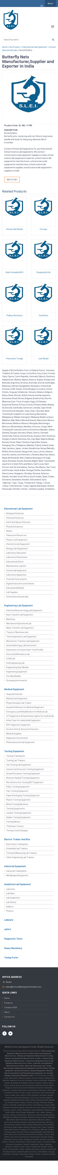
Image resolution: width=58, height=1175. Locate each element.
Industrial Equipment (15, 866)
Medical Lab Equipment (16, 698)
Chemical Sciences (15, 518)
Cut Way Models (13, 676)
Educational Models (15, 588)
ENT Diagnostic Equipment (18, 725)
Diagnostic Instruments (17, 738)
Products (8, 1003)
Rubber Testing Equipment (18, 817)
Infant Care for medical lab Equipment (23, 720)
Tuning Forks (11, 957)
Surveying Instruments (16, 680)
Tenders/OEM (10, 1007)
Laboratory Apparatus (16, 575)
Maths (9, 531)
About (50, 3)
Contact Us (9, 1017)
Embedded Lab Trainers (17, 848)
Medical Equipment (14, 689)
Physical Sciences (14, 527)
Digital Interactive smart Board (20, 583)
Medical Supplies (14, 734)
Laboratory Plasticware (16, 557)
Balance (10, 906)
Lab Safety (11, 902)
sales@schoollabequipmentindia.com (23, 987)
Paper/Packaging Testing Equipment (23, 795)
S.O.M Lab (10, 658)
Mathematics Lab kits (16, 566)
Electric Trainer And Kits (17, 839)
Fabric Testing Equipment (18, 787)
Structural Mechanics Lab (18, 654)
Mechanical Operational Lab (18, 623)
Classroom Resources (16, 535)
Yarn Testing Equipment (17, 791)
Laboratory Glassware (16, 553)
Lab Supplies (12, 592)
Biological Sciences (15, 513)
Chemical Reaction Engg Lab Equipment (24, 610)
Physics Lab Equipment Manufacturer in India (23, 1058)
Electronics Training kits (17, 844)
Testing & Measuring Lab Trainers (21, 853)
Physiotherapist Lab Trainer (18, 703)
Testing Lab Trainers (15, 760)
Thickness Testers (15, 826)
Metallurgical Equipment (17, 875)
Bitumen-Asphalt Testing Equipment (23, 778)
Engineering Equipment (16, 672)
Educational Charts (15, 562)
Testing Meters (13, 822)
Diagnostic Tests (13, 938)
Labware (8, 920)
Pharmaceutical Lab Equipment (20, 742)
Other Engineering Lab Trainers (20, 857)
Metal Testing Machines (17, 804)
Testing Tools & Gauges (17, 830)
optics (7, 929)
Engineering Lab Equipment (18, 605)
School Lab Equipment (16, 570)
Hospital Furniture (14, 694)
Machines (10, 619)
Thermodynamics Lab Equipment (21, 637)
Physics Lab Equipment (16, 540)
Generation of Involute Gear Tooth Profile (24, 650)
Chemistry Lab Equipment (18, 544)
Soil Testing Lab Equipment (18, 765)
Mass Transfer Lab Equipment (20, 628)
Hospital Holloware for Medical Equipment (25, 707)
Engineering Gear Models (17, 667)
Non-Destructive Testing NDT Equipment (24, 782)
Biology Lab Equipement (17, 548)
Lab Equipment (13, 898)
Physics (10, 911)
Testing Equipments (15, 808)
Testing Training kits (15, 756)
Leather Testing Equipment (18, 813)
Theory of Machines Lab (17, 632)
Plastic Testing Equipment (18, 800)
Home (4, 47)
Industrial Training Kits (16, 871)
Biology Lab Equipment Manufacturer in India (35, 1056)
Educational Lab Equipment (35, 47)
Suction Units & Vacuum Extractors (22, 729)
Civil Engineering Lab (15, 663)
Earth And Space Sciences (18, 522)
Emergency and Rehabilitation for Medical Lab (27, 712)
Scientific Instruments (16, 579)
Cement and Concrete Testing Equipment (25, 769)
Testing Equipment (14, 751)
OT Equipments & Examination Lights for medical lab (30, 716)
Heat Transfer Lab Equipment (19, 615)
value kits (10, 889)
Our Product (14, 47)
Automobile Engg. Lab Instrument (21, 645)
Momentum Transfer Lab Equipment (22, 641)
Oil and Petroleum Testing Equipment (23, 773)
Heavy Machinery (13, 948)
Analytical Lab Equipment (17, 884)
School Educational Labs (17, 597)
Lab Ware (10, 893)
